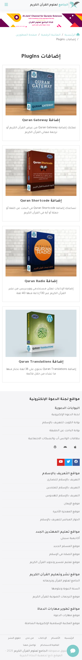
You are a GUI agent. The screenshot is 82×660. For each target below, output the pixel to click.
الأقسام (55, 638)
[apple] (76, 447)
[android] (65, 447)
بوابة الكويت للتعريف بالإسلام (61, 422)
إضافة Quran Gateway (41, 120)
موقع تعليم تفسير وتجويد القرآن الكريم (55, 562)
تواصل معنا (29, 645)
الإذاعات (42, 638)
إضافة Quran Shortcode (41, 201)
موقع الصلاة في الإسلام (64, 554)
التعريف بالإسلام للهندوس (63, 495)
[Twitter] (68, 462)
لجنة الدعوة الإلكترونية (65, 414)
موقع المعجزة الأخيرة (66, 511)
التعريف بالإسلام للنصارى (63, 479)
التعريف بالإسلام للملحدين (63, 487)
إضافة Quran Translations (41, 362)
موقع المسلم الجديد (66, 546)
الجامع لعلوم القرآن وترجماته (61, 581)
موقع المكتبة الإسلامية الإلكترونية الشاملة (52, 623)
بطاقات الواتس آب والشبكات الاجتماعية (54, 438)
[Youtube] (61, 462)
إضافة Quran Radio (41, 281)
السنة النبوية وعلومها (65, 589)
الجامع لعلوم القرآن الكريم (30, 651)
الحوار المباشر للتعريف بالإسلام (60, 519)
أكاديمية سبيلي (70, 538)
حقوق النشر (14, 638)
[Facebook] (76, 462)
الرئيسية (69, 638)
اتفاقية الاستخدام (49, 645)
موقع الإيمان (72, 503)
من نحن (29, 638)
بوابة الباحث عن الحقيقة (64, 430)
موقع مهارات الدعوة (67, 615)
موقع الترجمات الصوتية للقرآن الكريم (56, 597)
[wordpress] (55, 447)
